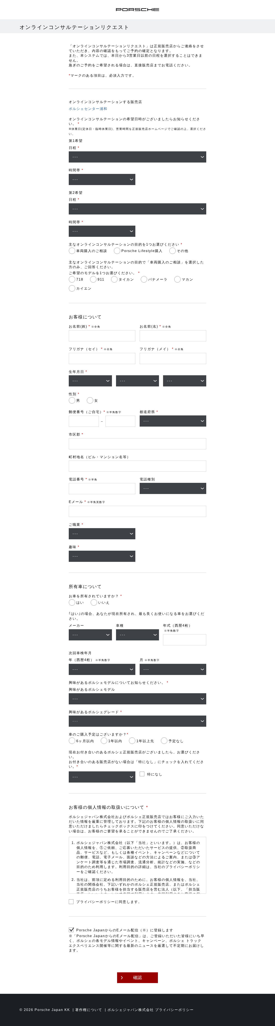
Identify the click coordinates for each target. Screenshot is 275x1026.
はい (80, 602)
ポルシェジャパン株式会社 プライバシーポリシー (150, 1010)
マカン (187, 279)
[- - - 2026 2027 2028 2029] (102, 669)
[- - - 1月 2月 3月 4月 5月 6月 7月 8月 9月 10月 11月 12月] (137, 380)
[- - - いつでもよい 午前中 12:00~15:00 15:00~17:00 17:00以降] (102, 179)
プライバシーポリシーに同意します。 (109, 902)
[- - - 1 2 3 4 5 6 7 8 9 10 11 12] (173, 669)
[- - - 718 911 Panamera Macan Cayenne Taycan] (137, 698)
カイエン (84, 288)
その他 (182, 251)
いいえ (104, 602)
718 (79, 279)
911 (101, 279)
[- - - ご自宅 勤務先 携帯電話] (173, 488)
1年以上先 (145, 741)
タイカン (126, 279)
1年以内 (115, 741)
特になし (155, 774)
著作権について (88, 1010)
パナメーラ (158, 279)
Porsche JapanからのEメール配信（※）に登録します (124, 930)
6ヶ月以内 (85, 741)
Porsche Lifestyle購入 (142, 251)
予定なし (176, 741)
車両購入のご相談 (91, 251)
